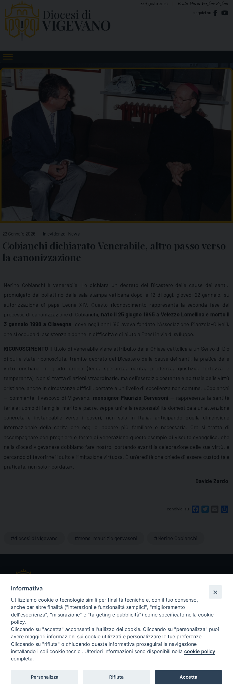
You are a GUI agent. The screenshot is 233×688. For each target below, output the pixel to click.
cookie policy (199, 651)
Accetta (188, 677)
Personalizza (44, 677)
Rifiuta (116, 677)
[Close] (215, 592)
